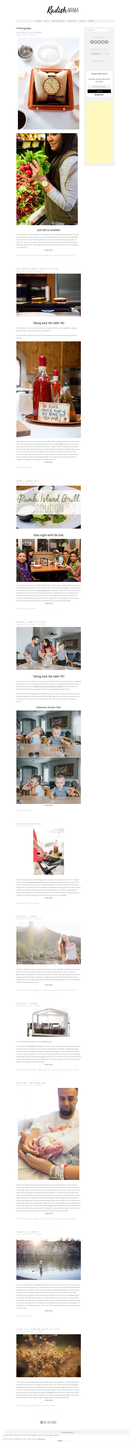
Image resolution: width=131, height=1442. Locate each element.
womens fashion (69, 255)
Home (39, 21)
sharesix (68, 990)
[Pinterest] (103, 42)
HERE (50, 1205)
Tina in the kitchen (28, 823)
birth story (41, 1219)
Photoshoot (61, 990)
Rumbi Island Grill (28, 480)
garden (45, 1070)
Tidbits (34, 255)
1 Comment (38, 1085)
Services (72, 21)
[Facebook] (99, 42)
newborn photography (59, 1219)
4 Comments (37, 919)
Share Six (19, 1387)
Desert (45, 990)
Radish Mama (99, 61)
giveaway (46, 255)
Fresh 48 (48, 1219)
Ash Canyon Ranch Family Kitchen (37, 268)
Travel (82, 21)
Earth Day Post (47, 1041)
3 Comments (39, 271)
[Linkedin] (95, 42)
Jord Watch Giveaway (29, 32)
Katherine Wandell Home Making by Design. (48, 686)
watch (61, 255)
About (92, 21)
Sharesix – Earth (26, 916)
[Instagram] (106, 42)
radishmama (33, 35)
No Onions (26, 903)
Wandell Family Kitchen (31, 622)
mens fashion (54, 255)
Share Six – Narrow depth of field (38, 1329)
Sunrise (74, 990)
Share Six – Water (27, 1232)
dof (39, 1405)
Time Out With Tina (33, 882)
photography (52, 990)
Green (57, 1070)
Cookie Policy (41, 1439)
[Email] (92, 42)
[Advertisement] (99, 132)
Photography (58, 21)
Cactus (40, 990)
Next (53, 1422)
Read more (49, 250)
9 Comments (37, 1006)
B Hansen (30, 271)
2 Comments (41, 624)
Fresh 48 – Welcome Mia (31, 1083)
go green (51, 1070)
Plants (70, 1070)
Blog (47, 21)
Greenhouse (63, 1070)
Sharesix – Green (27, 1003)
